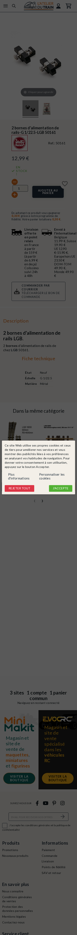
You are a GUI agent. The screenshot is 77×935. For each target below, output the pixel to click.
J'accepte (60, 488)
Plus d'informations (19, 476)
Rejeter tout (19, 488)
